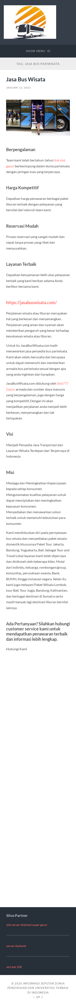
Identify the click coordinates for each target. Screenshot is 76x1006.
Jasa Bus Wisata (25, 79)
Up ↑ (39, 997)
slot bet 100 (14, 967)
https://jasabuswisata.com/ (31, 302)
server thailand (16, 946)
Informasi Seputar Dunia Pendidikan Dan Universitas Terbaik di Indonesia (38, 988)
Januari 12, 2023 (18, 87)
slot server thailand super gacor (27, 925)
